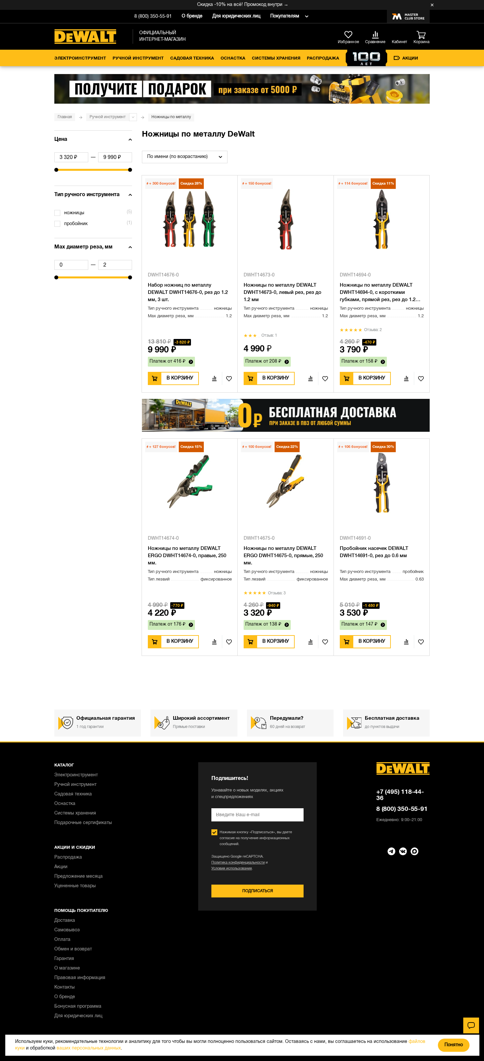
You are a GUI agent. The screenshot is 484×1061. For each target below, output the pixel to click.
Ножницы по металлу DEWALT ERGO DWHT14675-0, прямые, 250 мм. (283, 555)
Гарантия (64, 959)
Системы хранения (276, 59)
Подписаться (257, 891)
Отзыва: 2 (373, 330)
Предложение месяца (78, 876)
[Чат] (471, 1025)
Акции (410, 59)
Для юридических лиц (236, 16)
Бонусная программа (77, 1006)
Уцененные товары (75, 886)
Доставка (64, 921)
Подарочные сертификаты (83, 823)
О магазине (67, 968)
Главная (65, 117)
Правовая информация (79, 978)
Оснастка (233, 59)
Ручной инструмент (138, 59)
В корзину (180, 378)
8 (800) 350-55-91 (153, 16)
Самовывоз (67, 930)
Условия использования (231, 868)
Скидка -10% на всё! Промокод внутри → (230, 5)
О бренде (192, 16)
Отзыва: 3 (277, 593)
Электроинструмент (80, 59)
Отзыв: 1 (269, 335)
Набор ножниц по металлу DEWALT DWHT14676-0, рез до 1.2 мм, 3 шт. (188, 292)
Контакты (64, 987)
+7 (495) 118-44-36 (400, 795)
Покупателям (284, 16)
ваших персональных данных (89, 1048)
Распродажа (323, 59)
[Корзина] (423, 35)
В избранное (227, 378)
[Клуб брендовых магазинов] (408, 16)
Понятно (453, 1045)
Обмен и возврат (73, 949)
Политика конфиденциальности (238, 862)
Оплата (62, 940)
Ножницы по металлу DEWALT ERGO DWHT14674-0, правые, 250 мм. (187, 555)
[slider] (56, 170)
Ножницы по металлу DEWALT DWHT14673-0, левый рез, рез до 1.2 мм (282, 292)
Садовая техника (192, 59)
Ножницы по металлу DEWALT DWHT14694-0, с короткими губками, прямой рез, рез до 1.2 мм (378, 293)
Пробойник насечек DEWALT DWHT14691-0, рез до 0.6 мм (374, 552)
